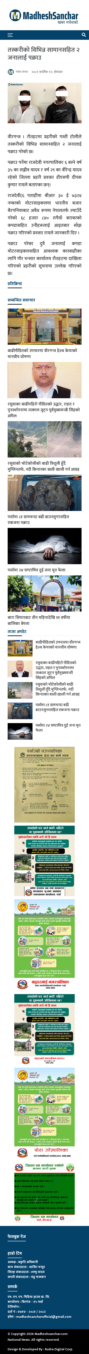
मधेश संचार (22, 71)
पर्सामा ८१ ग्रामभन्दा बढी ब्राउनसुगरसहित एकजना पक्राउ (38, 520)
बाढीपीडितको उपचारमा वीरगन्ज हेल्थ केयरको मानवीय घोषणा (42, 354)
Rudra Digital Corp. (59, 1349)
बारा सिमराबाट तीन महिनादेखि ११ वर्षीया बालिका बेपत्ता (39, 621)
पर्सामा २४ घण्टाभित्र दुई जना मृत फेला (36, 570)
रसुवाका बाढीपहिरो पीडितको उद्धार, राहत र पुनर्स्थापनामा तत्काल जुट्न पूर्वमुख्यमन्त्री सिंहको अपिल (44, 410)
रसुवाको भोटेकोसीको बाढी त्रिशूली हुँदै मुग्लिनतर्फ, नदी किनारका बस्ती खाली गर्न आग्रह (43, 467)
